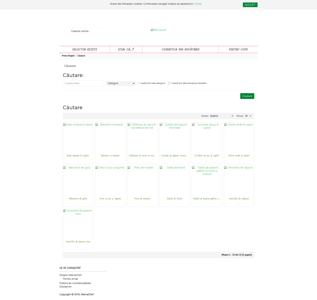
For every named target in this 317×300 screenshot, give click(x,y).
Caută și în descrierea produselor (189, 83)
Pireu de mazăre (142, 199)
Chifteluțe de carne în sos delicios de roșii (143, 156)
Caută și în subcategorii (152, 83)
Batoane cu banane (110, 156)
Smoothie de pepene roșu (78, 242)
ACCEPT (250, 4)
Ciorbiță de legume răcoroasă (175, 156)
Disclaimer (65, 286)
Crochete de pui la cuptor (206, 156)
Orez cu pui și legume (110, 199)
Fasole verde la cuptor (239, 156)
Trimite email (70, 278)
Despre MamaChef (70, 275)
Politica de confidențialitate (75, 283)
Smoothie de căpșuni (239, 199)
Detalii (198, 3)
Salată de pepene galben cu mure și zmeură (207, 199)
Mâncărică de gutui (78, 199)
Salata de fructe (174, 199)
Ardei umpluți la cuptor (78, 156)
